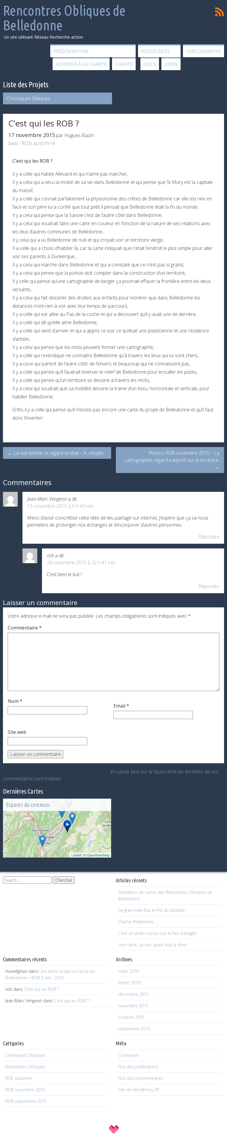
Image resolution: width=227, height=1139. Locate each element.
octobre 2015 (131, 1017)
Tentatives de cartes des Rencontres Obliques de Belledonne (165, 895)
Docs (149, 64)
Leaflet (76, 855)
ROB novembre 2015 (25, 1089)
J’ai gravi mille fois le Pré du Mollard (151, 910)
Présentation (70, 51)
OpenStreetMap (98, 855)
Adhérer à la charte (81, 64)
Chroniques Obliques (28, 98)
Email (121, 706)
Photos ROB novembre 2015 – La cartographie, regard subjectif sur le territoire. (172, 460)
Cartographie (203, 51)
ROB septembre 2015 (26, 1101)
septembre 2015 (134, 1028)
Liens (171, 64)
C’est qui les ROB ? (41, 989)
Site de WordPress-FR (138, 1089)
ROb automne (38, 142)
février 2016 (129, 982)
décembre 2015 (133, 994)
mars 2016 (128, 971)
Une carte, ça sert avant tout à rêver (152, 944)
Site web (17, 732)
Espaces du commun (27, 804)
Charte (124, 64)
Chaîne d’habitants (136, 921)
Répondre (208, 536)
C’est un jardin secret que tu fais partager (157, 933)
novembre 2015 (133, 1005)
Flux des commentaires (140, 1078)
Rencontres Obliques (25, 1066)
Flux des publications (138, 1066)
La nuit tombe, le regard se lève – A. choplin (56, 453)
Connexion (128, 1055)
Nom (15, 701)
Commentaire (25, 627)
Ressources (155, 51)
